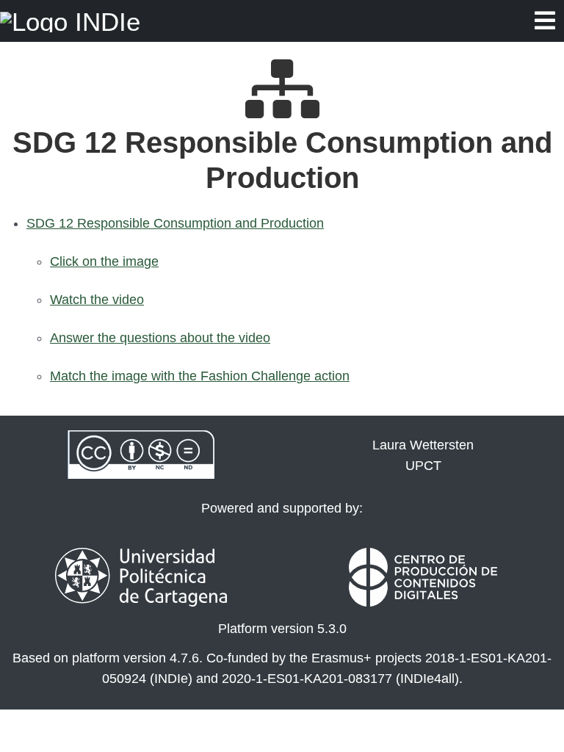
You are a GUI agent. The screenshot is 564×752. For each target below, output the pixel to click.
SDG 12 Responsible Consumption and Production (175, 223)
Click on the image (104, 261)
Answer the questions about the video (160, 337)
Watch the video (97, 299)
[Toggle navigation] (545, 21)
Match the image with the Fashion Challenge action (200, 376)
